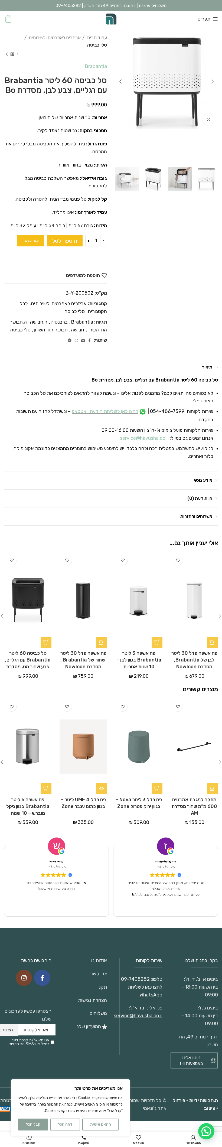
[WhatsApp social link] (76, 340)
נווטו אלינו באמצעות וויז (191, 1060)
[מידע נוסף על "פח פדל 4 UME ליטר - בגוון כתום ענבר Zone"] (101, 788)
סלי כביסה (97, 45)
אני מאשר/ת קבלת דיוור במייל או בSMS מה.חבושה (29, 1042)
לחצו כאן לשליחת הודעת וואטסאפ (105, 411)
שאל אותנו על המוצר (77, 258)
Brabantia (96, 66)
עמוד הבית (96, 37)
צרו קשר (98, 974)
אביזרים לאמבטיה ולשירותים (54, 37)
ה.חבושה (38, 322)
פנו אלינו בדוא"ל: (145, 1008)
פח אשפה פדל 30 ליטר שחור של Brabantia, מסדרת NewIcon (83, 660)
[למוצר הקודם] (17, 54)
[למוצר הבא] (6, 54)
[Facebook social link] (89, 340)
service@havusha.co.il (144, 438)
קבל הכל (33, 1124)
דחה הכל (65, 1124)
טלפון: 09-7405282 (141, 979)
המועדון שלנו (89, 1026)
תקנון (101, 987)
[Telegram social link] (69, 340)
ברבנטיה (59, 322)
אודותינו (99, 960)
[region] (70, 1107)
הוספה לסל (64, 240)
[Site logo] (111, 19)
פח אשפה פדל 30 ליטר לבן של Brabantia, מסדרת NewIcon (194, 660)
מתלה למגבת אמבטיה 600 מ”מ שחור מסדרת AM (194, 806)
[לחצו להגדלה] (208, 119)
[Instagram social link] (24, 978)
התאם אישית (100, 1124)
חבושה (77, 330)
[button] (212, 642)
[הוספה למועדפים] (178, 560)
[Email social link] (83, 340)
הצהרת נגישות (92, 1000)
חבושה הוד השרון (51, 330)
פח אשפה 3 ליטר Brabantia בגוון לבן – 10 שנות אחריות (138, 660)
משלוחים (98, 1013)
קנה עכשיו (30, 241)
